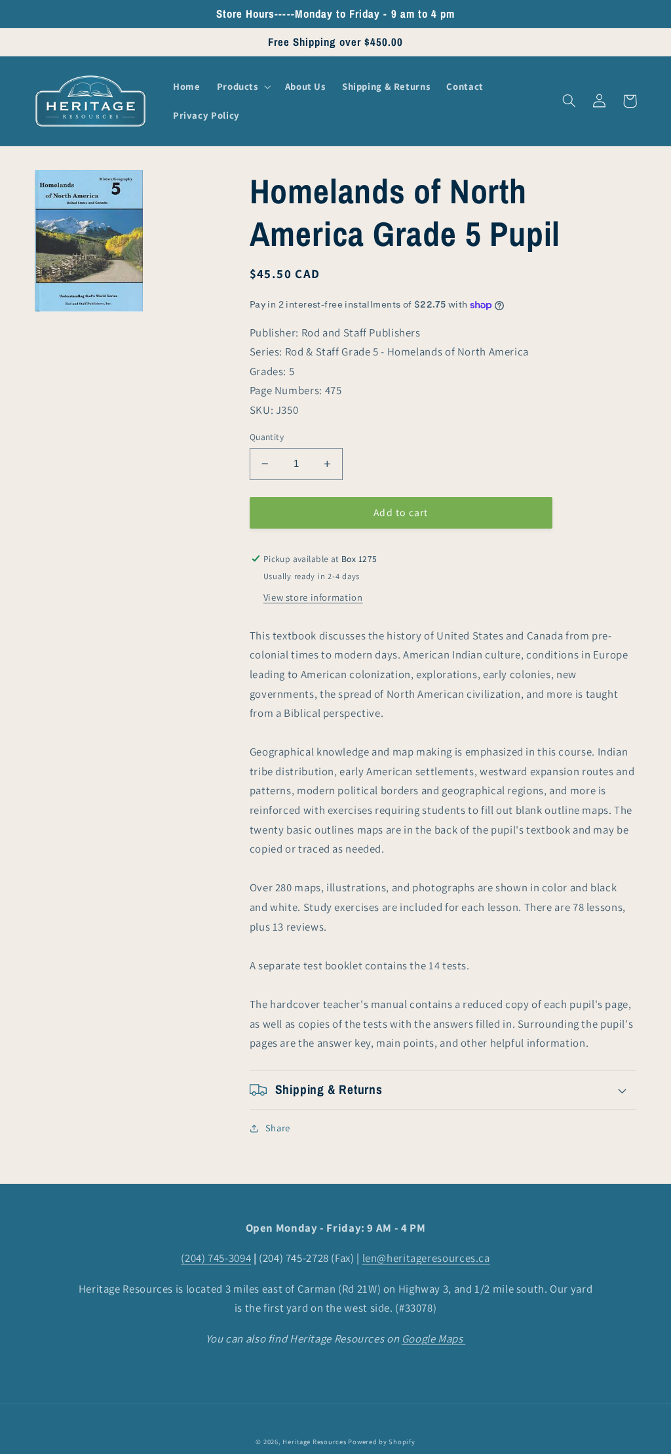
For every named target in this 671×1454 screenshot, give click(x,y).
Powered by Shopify (381, 1441)
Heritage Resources (315, 1441)
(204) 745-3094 (216, 1258)
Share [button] (277, 1127)
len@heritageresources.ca (426, 1258)
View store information (313, 597)
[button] (242, 86)
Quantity (267, 437)
